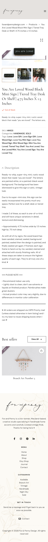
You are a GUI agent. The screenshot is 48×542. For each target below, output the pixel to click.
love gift (17, 136)
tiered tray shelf (17, 146)
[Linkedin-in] (33, 438)
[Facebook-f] (14, 438)
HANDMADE (19, 133)
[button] (42, 40)
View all (35, 339)
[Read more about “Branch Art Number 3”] (41, 350)
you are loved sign (26, 149)
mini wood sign (20, 143)
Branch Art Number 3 (24, 378)
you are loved (33, 146)
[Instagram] (20, 438)
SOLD (28, 133)
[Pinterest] (27, 438)
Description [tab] (12, 168)
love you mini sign (22, 140)
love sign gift (29, 136)
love (9, 136)
